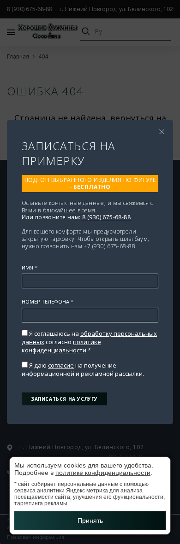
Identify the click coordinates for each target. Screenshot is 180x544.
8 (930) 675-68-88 (106, 217)
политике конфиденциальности (61, 346)
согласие (61, 365)
